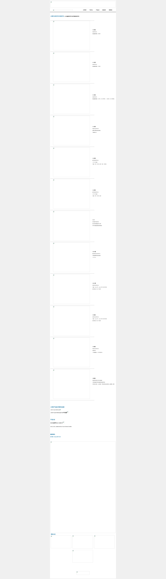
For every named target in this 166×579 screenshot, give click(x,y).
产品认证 (97, 9)
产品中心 (91, 9)
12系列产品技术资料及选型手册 (58, 412)
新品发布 (104, 9)
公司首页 (84, 9)
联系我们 (110, 9)
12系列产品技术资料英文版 (55, 409)
